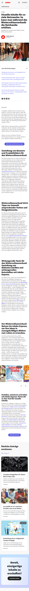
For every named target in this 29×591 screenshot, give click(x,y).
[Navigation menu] (2, 2)
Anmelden (24, 2)
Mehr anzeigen (4, 453)
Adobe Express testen (14, 435)
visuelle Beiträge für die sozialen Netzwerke (14, 283)
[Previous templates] (21, 386)
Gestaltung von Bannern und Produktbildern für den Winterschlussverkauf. (14, 73)
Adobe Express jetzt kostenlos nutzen (14, 144)
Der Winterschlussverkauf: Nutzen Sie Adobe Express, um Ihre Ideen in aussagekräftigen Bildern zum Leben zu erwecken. (14, 91)
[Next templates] (25, 386)
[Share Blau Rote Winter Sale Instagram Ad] (21, 367)
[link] (2, 98)
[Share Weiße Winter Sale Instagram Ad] (15, 367)
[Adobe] (8, 2)
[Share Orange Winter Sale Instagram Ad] (27, 367)
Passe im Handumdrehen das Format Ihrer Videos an (13, 425)
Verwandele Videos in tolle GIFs (15, 420)
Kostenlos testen (14, 578)
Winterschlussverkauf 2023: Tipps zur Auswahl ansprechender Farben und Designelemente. (13, 78)
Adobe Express (5, 6)
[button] (19, 2)
